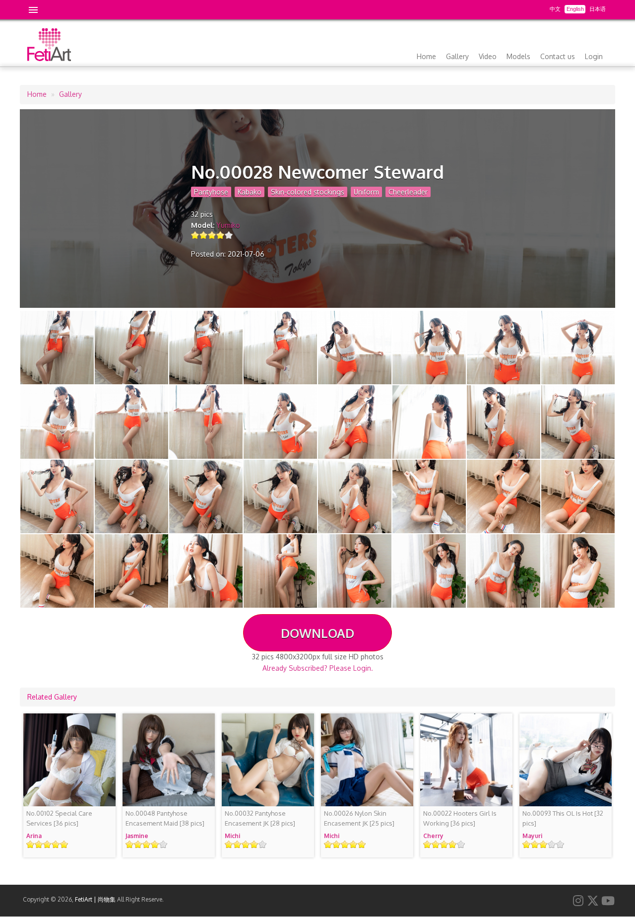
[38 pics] (165, 818)
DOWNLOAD (317, 633)
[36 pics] (59, 818)
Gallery (457, 56)
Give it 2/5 (203, 235)
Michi (232, 836)
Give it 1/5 (195, 235)
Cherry (433, 836)
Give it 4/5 (220, 235)
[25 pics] (359, 818)
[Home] (49, 58)
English (575, 9)
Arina (34, 836)
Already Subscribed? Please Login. (317, 668)
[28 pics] (260, 818)
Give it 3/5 (212, 235)
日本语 (597, 9)
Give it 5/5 (229, 235)
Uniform (366, 192)
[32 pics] (562, 818)
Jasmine (137, 836)
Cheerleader (408, 192)
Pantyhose (211, 192)
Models (518, 56)
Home (426, 56)
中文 (555, 9)
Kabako (249, 192)
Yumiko (228, 225)
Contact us (557, 56)
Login (594, 56)
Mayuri (532, 836)
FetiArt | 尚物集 (95, 899)
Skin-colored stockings (307, 192)
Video (488, 56)
